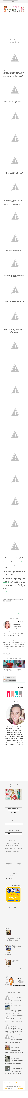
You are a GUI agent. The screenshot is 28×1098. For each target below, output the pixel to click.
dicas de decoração (16, 847)
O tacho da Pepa (9, 928)
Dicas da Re (9, 28)
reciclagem (15, 850)
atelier (18, 851)
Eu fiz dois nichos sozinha (18, 613)
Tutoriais (17, 16)
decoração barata (20, 41)
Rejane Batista (18, 622)
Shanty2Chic (8, 954)
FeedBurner (13, 814)
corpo (15, 851)
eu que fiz (16, 42)
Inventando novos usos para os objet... (8, 670)
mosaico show (8, 848)
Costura (20, 24)
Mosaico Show (6, 582)
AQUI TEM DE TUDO (10, 959)
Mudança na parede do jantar (17, 1066)
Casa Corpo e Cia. (18, 1083)
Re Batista (7, 41)
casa (14, 41)
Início (10, 16)
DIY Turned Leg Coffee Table (11, 955)
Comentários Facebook (10, 677)
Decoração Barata (10, 24)
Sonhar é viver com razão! (16, 995)
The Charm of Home (10, 945)
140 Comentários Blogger (11, 680)
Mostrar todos (20, 968)
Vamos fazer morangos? (20, 670)
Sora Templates (19, 1088)
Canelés (13, 930)
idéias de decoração (17, 848)
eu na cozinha (8, 850)
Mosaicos (19, 28)
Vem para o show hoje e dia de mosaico (13, 610)
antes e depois (11, 851)
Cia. (9, 847)
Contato (14, 32)
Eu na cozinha (14, 20)
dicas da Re (11, 42)
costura (19, 845)
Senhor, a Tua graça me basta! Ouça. (11, 591)
